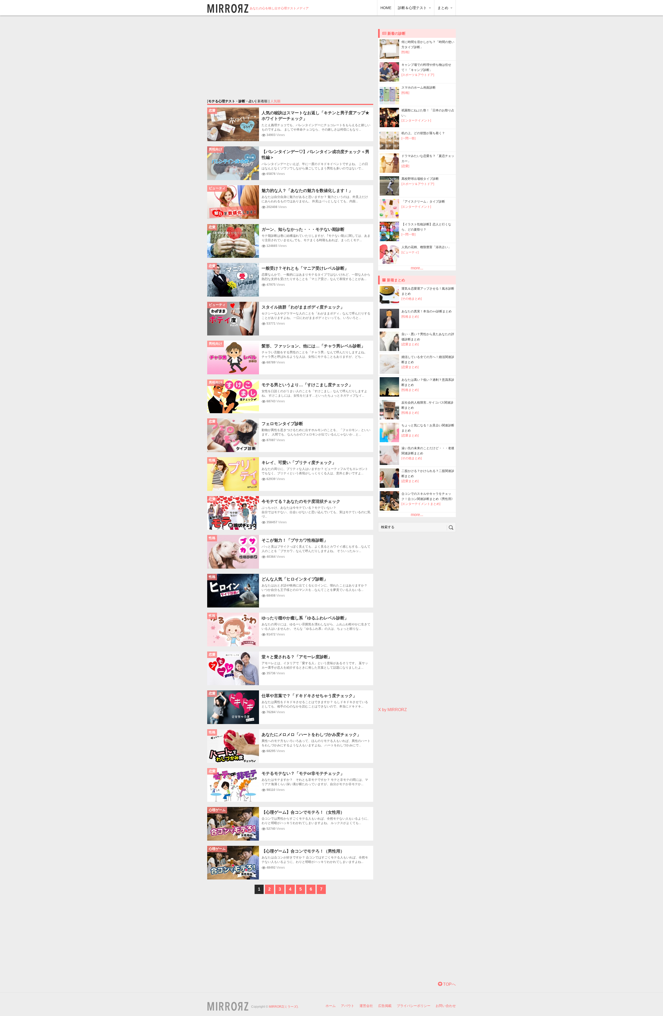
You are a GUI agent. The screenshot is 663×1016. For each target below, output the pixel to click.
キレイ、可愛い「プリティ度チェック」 (299, 462)
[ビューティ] (410, 252)
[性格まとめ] (410, 316)
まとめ (443, 8)
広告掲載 (385, 1006)
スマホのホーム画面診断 (418, 87)
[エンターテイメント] (416, 120)
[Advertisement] (290, 57)
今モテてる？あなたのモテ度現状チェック (301, 501)
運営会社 (366, 1006)
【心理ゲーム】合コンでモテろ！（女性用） (303, 812)
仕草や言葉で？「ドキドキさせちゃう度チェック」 (309, 695)
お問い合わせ (446, 1006)
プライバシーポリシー (413, 1006)
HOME (385, 8)
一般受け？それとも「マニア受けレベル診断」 (305, 268)
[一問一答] (408, 138)
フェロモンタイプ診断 (282, 423)
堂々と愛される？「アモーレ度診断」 (297, 657)
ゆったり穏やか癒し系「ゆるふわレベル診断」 (305, 618)
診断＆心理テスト (413, 8)
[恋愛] (405, 166)
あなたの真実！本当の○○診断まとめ (426, 311)
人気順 (275, 101)
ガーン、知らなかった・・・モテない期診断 (303, 229)
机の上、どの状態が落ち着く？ (423, 133)
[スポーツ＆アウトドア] (417, 75)
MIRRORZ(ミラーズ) (283, 1006)
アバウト (347, 1006)
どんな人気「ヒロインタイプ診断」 (295, 579)
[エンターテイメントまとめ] (420, 504)
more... (417, 268)
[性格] (405, 52)
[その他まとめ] (411, 298)
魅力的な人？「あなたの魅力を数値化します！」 (307, 190)
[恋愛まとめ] (410, 344)
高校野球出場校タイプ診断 (420, 179)
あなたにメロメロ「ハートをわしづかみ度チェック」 (311, 734)
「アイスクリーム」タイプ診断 (423, 201)
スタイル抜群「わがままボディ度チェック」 (303, 307)
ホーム (331, 1006)
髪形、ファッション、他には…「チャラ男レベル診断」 (313, 346)
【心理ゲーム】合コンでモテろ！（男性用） (303, 851)
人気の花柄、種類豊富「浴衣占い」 (426, 247)
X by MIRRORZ (392, 709)
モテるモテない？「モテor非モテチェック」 (303, 773)
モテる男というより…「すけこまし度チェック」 (307, 385)
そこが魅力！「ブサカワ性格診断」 (295, 540)
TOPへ (449, 984)
